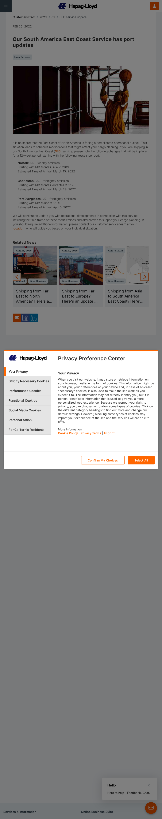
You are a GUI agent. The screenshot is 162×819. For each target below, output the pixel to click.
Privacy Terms (91, 433)
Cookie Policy (68, 433)
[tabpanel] (106, 404)
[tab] (27, 371)
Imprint (109, 433)
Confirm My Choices (103, 460)
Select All (141, 460)
